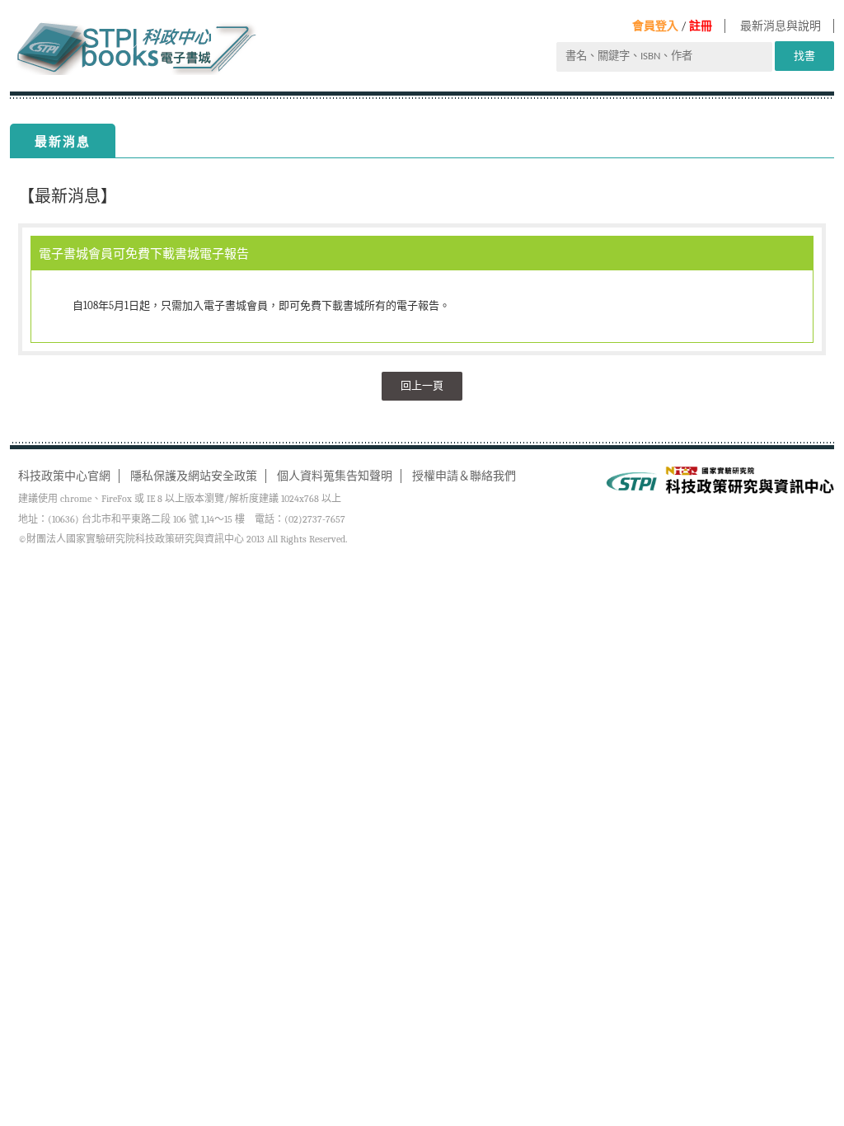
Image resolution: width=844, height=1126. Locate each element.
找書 (804, 55)
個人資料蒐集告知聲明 (334, 476)
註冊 (700, 26)
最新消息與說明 (780, 26)
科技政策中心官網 (64, 476)
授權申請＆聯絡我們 (464, 476)
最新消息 (63, 141)
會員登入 (655, 26)
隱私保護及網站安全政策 (193, 476)
